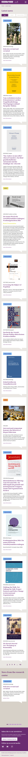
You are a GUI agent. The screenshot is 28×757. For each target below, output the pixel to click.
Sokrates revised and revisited (11, 50)
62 (20, 664)
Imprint (12, 755)
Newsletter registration (9, 739)
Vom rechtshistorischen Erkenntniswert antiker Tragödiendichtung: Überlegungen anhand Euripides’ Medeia (12, 102)
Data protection (5, 755)
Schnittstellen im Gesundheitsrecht (9, 383)
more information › (7, 60)
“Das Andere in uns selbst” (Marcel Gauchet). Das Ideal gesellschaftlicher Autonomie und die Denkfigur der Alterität (13, 160)
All (5, 15)
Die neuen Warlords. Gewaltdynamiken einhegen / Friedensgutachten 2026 (14, 219)
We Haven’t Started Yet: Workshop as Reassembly (10, 646)
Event (12, 15)
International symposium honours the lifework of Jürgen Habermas (12, 430)
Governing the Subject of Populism (12, 286)
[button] (7, 724)
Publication (20, 15)
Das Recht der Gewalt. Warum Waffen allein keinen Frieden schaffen (13, 334)
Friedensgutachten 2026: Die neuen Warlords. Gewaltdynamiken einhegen (13, 542)
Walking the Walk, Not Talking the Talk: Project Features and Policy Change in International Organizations (13, 591)
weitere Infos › (6, 698)
